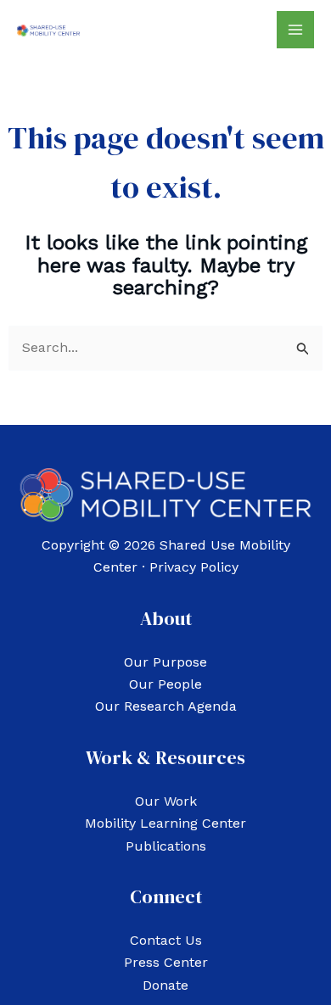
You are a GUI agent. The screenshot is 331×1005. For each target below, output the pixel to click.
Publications (166, 846)
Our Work (166, 801)
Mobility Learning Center (165, 823)
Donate (165, 985)
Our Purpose (165, 662)
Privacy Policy (193, 567)
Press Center (166, 962)
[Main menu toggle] (295, 29)
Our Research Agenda (166, 706)
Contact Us (166, 940)
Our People (165, 684)
